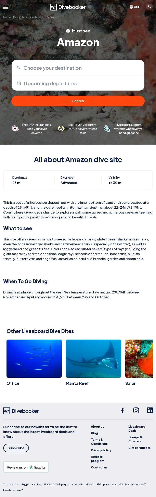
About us (97, 426)
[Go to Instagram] (136, 410)
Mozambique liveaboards (28, 17)
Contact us (99, 467)
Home (7, 17)
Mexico (90, 484)
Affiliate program (97, 459)
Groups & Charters (135, 439)
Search (78, 101)
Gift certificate (139, 447)
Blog (94, 433)
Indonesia (77, 484)
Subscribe (16, 448)
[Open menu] (5, 7)
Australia (117, 484)
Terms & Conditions (99, 441)
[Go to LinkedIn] (150, 410)
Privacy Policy (101, 450)
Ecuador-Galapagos (56, 484)
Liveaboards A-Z (13, 490)
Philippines (103, 484)
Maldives (36, 484)
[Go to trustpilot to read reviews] (40, 467)
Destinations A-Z (135, 484)
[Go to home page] (68, 7)
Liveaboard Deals (136, 428)
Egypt (25, 484)
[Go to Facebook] (122, 410)
